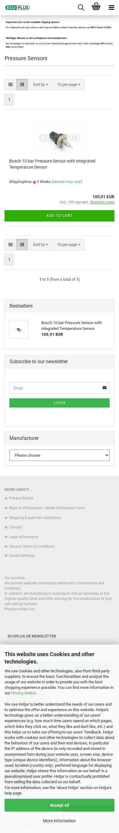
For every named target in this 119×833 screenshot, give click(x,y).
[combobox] (40, 85)
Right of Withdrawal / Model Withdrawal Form (47, 508)
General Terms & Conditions (32, 546)
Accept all (59, 805)
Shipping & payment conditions (35, 518)
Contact (15, 527)
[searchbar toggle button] (80, 7)
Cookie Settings (22, 556)
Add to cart (59, 216)
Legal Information (23, 537)
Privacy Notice (23, 693)
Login (60, 403)
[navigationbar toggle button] (111, 7)
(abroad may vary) (67, 182)
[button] (10, 85)
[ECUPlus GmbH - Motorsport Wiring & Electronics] (15, 7)
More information (59, 820)
